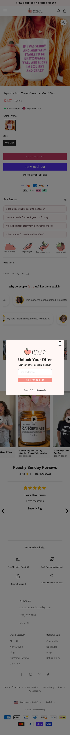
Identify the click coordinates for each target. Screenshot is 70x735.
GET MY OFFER (35, 380)
